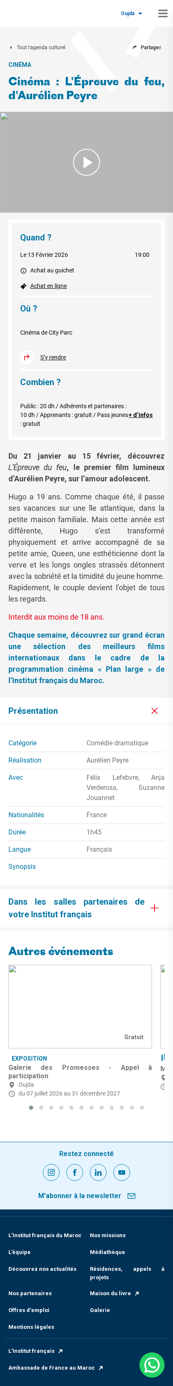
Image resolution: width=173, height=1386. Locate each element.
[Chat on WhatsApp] (152, 1365)
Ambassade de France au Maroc (51, 1368)
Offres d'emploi (29, 1310)
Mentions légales (31, 1327)
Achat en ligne (48, 285)
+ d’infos (140, 415)
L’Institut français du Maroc (44, 1235)
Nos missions (108, 1235)
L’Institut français (31, 1351)
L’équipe (19, 1252)
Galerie (100, 1310)
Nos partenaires (30, 1293)
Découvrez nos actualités (42, 1269)
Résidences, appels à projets (127, 1273)
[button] (31, 1108)
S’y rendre (53, 357)
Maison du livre (110, 1293)
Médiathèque (107, 1252)
